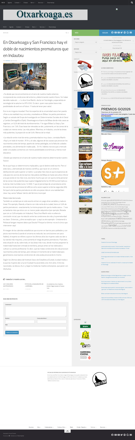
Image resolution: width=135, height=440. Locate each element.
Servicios (40, 2)
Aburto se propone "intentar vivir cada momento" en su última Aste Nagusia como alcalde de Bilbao (116, 282)
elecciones (104, 209)
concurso (127, 205)
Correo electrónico (42, 318)
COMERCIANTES (109, 204)
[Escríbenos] (131, 32)
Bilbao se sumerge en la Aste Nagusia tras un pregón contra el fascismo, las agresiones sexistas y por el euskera (116, 276)
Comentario (8, 304)
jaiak (118, 214)
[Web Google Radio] (128, 32)
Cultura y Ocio (113, 207)
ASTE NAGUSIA (124, 200)
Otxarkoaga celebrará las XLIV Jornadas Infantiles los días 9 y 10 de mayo (117, 257)
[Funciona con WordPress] (9, 435)
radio (102, 226)
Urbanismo (110, 228)
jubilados (114, 216)
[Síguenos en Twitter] (121, 32)
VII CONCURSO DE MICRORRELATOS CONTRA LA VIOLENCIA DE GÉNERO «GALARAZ (114, 92)
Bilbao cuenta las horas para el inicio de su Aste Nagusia (114, 293)
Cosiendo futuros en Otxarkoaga (109, 242)
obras (103, 221)
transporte (119, 226)
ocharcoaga (121, 221)
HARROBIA (116, 211)
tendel (113, 225)
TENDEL (103, 238)
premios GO (126, 223)
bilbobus (130, 200)
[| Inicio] (45, 15)
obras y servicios (111, 221)
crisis (108, 207)
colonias (123, 202)
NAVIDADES (127, 219)
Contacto (17, 2)
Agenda (10, 2)
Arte (38, 427)
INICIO (3, 2)
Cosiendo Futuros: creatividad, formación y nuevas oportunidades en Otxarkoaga (117, 263)
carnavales (104, 202)
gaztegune (106, 211)
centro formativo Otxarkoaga (114, 202)
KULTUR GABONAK (108, 219)
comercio (121, 204)
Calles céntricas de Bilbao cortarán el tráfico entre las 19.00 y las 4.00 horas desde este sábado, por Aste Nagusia (116, 298)
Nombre (7, 318)
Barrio (32, 2)
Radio (71, 427)
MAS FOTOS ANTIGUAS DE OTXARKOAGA (121, 98)
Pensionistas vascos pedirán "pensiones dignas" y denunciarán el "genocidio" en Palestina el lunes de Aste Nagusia (116, 288)
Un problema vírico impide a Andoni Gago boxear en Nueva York (55, 286)
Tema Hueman (21, 436)
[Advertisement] (80, 252)
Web (6, 325)
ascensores (115, 200)
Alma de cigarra (105, 200)
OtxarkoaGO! (107, 223)
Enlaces (26, 2)
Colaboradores (48, 427)
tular (124, 226)
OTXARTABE (118, 223)
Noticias (5, 33)
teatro (106, 226)
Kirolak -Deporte (122, 216)
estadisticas (110, 209)
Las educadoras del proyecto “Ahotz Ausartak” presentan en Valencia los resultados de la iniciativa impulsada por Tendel (115, 247)
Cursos (120, 207)
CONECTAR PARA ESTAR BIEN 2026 (110, 252)
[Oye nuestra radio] (125, 32)
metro (119, 218)
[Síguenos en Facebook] (112, 32)
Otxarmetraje (50, 2)
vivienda (116, 228)
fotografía (121, 209)
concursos (103, 207)
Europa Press (105, 272)
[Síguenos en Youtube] (115, 32)
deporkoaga (125, 207)
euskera (116, 209)
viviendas (123, 228)
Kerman (8, 60)
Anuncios (31, 427)
